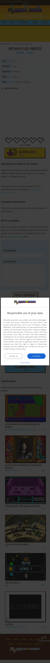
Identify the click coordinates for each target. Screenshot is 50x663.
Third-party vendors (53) (33, 332)
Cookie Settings (9, 349)
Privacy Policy (21, 349)
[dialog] (25, 331)
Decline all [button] (13, 356)
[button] (25, 362)
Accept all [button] (36, 356)
